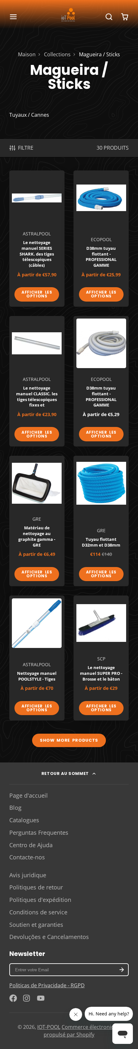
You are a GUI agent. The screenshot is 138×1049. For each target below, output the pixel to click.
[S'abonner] (121, 969)
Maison (27, 54)
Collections (57, 54)
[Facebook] (13, 998)
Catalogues (24, 820)
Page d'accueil (28, 795)
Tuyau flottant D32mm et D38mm (101, 521)
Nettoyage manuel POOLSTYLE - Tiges (37, 657)
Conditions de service (38, 912)
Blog (15, 807)
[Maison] (69, 16)
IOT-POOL (48, 1026)
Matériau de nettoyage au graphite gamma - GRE (37, 521)
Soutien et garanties (36, 924)
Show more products (69, 740)
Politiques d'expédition (40, 899)
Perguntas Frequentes (38, 832)
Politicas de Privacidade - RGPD (47, 985)
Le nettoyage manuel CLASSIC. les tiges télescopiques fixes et (37, 381)
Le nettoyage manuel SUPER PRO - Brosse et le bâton (101, 657)
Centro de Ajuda (31, 845)
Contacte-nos (27, 857)
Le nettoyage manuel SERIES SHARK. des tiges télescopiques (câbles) (37, 238)
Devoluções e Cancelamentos (49, 937)
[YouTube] (41, 998)
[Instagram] (27, 998)
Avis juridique (27, 875)
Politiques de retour (36, 887)
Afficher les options (37, 294)
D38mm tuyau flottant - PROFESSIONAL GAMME (101, 238)
